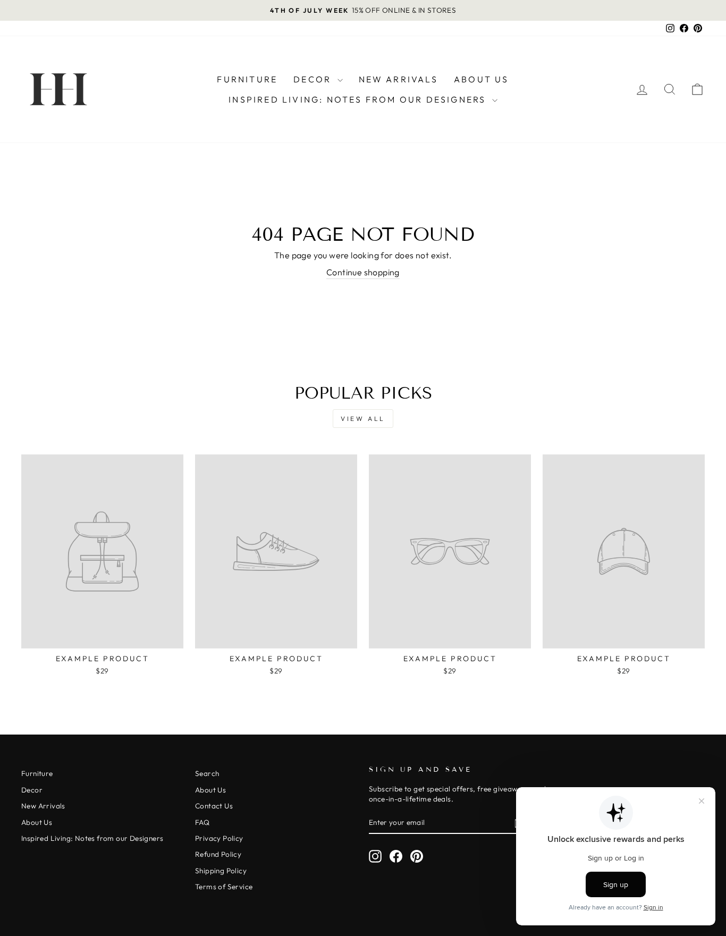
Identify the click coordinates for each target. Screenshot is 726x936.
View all (363, 419)
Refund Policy (218, 854)
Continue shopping (363, 272)
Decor (313, 79)
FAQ (202, 822)
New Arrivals (398, 79)
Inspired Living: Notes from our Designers (359, 99)
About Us (481, 79)
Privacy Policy (219, 838)
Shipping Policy (221, 870)
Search (207, 773)
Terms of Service (223, 886)
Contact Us (214, 806)
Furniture (247, 79)
